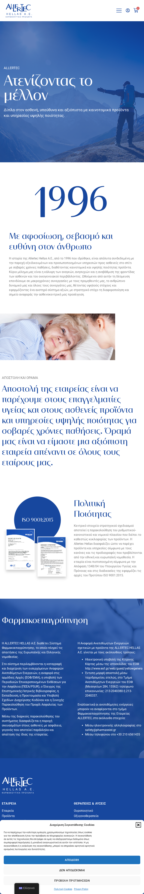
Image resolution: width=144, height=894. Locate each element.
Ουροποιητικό (83, 810)
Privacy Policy (81, 889)
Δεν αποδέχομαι (72, 870)
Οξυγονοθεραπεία (86, 816)
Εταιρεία (8, 810)
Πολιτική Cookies (63, 889)
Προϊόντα (8, 816)
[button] (138, 825)
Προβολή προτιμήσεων (72, 880)
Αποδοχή (72, 860)
